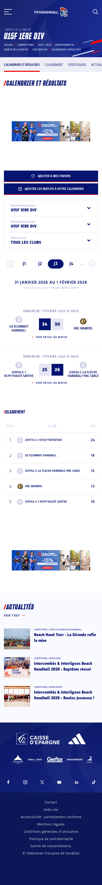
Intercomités (55, 687)
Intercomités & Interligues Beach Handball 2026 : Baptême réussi (63, 666)
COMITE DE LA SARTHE (16, 49)
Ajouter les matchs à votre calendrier (54, 189)
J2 (40, 263)
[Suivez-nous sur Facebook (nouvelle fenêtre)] (8, 782)
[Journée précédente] (10, 264)
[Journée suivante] (91, 264)
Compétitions (26, 44)
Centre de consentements (51, 846)
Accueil (8, 44)
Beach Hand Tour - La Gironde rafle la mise (65, 637)
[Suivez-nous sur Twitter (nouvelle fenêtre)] (42, 782)
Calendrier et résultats (22, 65)
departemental (65, 44)
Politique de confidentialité (51, 839)
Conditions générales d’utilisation (51, 832)
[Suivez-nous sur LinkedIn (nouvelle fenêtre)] (77, 782)
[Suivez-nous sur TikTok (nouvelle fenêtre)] (94, 782)
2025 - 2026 (44, 44)
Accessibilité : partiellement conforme (51, 817)
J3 (56, 263)
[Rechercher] (95, 11)
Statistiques (77, 65)
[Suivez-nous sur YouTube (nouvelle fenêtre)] (59, 782)
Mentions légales (51, 824)
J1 (24, 263)
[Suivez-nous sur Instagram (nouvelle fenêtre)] (25, 782)
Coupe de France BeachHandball (65, 629)
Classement (54, 65)
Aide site (51, 810)
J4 (71, 263)
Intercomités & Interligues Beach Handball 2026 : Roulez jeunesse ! (64, 695)
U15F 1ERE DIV (40, 49)
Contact (51, 802)
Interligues (55, 658)
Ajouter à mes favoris (54, 176)
